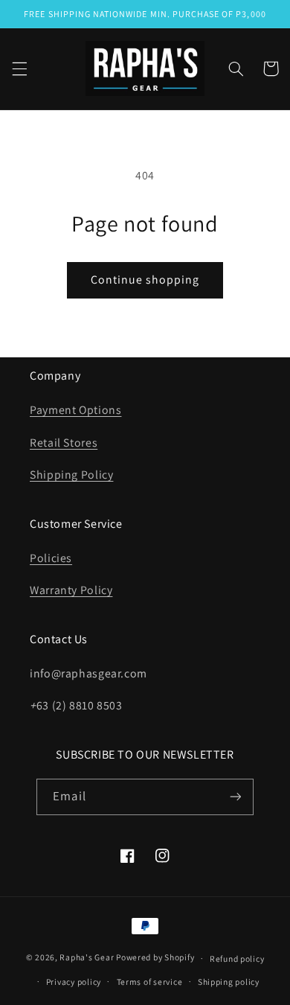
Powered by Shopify (155, 957)
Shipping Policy (71, 474)
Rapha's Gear (86, 957)
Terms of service (150, 981)
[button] (19, 68)
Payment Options (75, 410)
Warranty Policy (71, 590)
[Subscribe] (235, 797)
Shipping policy (229, 981)
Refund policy (237, 958)
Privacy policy (73, 981)
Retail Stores (63, 442)
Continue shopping (145, 279)
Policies (51, 558)
